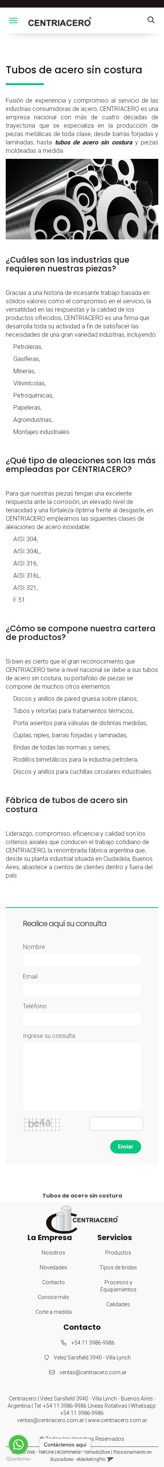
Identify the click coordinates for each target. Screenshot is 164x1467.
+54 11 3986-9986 (92, 1343)
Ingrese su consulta (49, 1035)
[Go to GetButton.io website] (18, 1459)
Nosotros (53, 1253)
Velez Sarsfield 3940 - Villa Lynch (92, 1358)
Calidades (118, 1304)
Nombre (34, 947)
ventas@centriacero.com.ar (93, 1372)
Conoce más (53, 1297)
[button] (151, 20)
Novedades (53, 1267)
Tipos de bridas (118, 1267)
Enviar (125, 1147)
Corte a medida (53, 1312)
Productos (118, 1253)
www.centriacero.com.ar (117, 1420)
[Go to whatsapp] (18, 1444)
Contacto (53, 1282)
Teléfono (35, 1006)
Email (30, 976)
